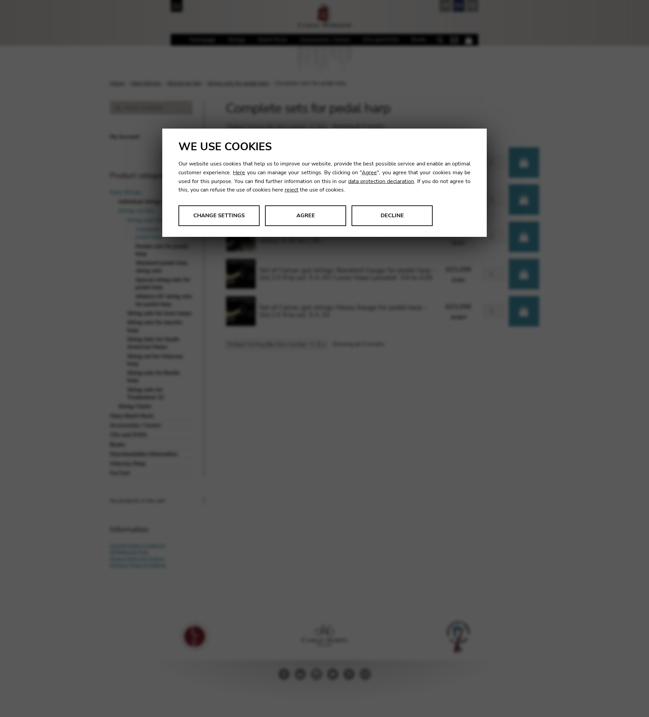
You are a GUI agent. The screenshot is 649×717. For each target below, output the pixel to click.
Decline (392, 215)
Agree (369, 172)
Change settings (219, 215)
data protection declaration (381, 181)
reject (291, 190)
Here (239, 172)
